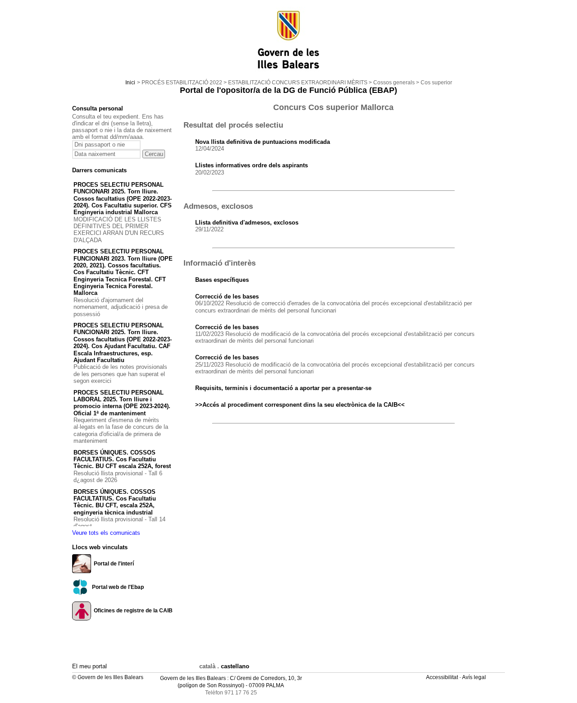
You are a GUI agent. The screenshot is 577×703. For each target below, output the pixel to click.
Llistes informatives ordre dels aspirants (251, 165)
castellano (235, 666)
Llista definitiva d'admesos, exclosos (246, 222)
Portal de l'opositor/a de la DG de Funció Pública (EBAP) (288, 90)
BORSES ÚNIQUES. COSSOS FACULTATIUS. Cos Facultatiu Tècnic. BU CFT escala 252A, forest (122, 459)
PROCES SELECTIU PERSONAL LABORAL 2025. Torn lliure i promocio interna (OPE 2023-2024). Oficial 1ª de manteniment (121, 403)
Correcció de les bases (227, 296)
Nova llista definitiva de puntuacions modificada (262, 141)
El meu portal (89, 666)
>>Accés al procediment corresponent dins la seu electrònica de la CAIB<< (300, 404)
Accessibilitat (442, 677)
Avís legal (474, 677)
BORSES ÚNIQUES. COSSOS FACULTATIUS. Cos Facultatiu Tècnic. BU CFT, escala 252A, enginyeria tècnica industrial (114, 502)
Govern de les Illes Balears (193, 678)
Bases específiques (222, 279)
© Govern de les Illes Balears (107, 677)
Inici (130, 82)
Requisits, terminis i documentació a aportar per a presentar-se (283, 388)
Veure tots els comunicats (106, 532)
